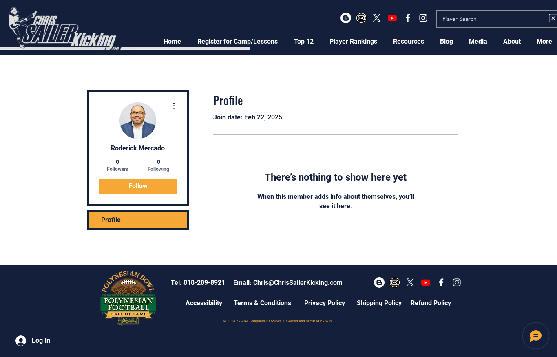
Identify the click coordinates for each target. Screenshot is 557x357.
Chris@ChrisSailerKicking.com (298, 282)
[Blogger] (345, 18)
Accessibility (204, 303)
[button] (237, 41)
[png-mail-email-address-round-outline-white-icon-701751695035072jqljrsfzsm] (361, 18)
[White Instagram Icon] (423, 18)
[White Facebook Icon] (407, 18)
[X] (376, 18)
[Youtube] (392, 18)
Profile (111, 220)
